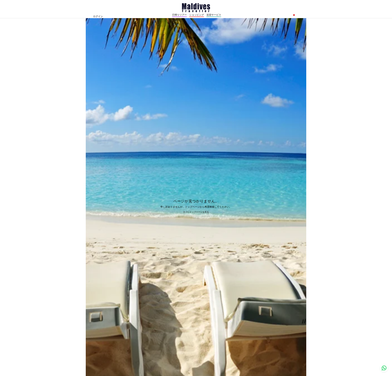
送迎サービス (213, 14)
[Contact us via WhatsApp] (384, 368)
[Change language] (294, 15)
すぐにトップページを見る (196, 212)
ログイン (98, 16)
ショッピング (196, 14)
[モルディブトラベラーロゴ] (196, 7)
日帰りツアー (179, 14)
